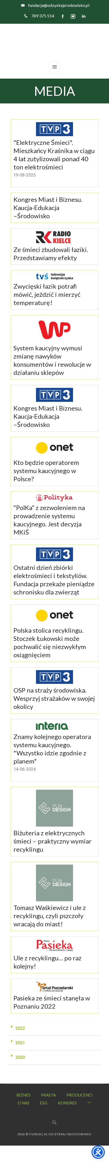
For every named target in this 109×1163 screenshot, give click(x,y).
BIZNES (23, 1095)
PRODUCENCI (79, 1095)
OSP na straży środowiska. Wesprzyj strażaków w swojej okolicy (54, 698)
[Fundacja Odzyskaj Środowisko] (54, 42)
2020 (20, 1057)
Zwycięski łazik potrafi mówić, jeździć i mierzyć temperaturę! (46, 294)
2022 (20, 1028)
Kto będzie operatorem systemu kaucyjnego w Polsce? (46, 471)
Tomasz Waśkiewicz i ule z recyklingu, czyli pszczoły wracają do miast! (49, 916)
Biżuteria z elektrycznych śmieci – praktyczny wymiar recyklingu (52, 841)
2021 (20, 1042)
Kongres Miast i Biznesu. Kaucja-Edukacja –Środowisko (47, 208)
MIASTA (48, 1095)
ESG (43, 1102)
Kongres (67, 1102)
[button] (54, 1028)
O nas (23, 1102)
